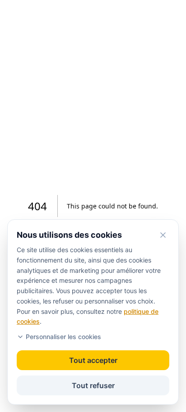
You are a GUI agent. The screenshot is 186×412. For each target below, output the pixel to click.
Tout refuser (93, 385)
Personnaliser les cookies (63, 336)
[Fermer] (163, 235)
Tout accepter (93, 360)
